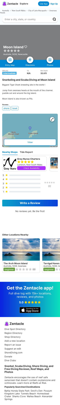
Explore (24, 3)
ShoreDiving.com (13, 352)
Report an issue (12, 344)
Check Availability (31, 168)
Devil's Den (37, 390)
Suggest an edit (12, 348)
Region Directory (13, 333)
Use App (44, 4)
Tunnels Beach (28, 393)
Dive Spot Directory (15, 329)
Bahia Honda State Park (17, 390)
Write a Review (30, 203)
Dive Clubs (10, 360)
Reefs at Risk (39, 383)
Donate (8, 356)
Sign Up (54, 4)
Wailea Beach (34, 396)
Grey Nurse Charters (28, 158)
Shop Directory (12, 336)
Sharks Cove (19, 396)
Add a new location (14, 340)
